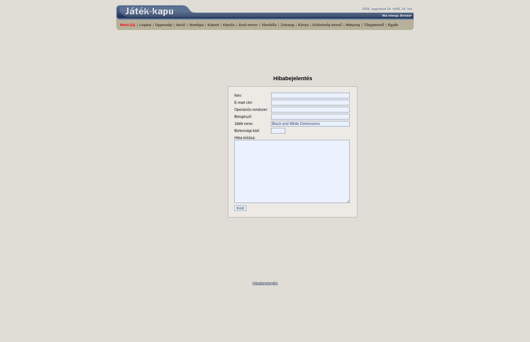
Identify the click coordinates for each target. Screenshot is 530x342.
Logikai (145, 25)
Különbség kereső (327, 25)
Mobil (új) (127, 25)
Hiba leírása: (244, 138)
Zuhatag (287, 25)
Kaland (213, 25)
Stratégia (196, 25)
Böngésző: (243, 117)
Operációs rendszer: (251, 109)
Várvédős (269, 25)
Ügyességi (163, 25)
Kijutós (229, 25)
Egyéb (393, 25)
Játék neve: (243, 124)
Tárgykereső (374, 25)
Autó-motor (248, 25)
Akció (180, 25)
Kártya (303, 25)
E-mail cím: (243, 102)
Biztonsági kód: (247, 131)
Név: (238, 95)
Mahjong (353, 25)
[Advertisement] (265, 50)
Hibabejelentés (265, 283)
